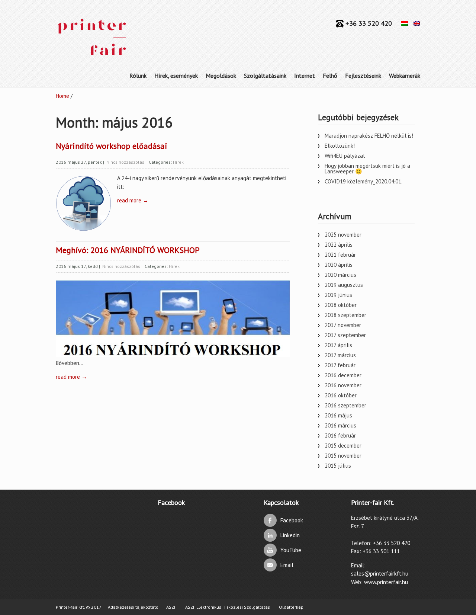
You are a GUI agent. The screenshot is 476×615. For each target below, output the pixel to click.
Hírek (178, 162)
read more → (132, 200)
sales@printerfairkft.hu (379, 573)
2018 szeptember (345, 314)
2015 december (343, 445)
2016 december (343, 375)
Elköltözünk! (340, 145)
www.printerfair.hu (386, 582)
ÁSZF (171, 607)
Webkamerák (404, 75)
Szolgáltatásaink (265, 75)
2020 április (339, 264)
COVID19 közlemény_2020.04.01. (363, 181)
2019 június (338, 294)
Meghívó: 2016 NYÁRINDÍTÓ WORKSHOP (128, 250)
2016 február (340, 435)
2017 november (343, 325)
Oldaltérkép (291, 607)
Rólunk (138, 75)
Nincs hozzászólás (125, 162)
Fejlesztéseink (363, 75)
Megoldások (221, 75)
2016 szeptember (345, 405)
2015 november (343, 455)
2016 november (343, 385)
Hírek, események (176, 75)
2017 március (340, 355)
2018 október (341, 304)
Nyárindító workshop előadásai (111, 146)
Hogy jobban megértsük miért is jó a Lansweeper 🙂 (367, 168)
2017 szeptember (345, 335)
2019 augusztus (344, 284)
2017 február (340, 365)
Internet (304, 75)
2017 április (338, 345)
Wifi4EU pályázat (345, 155)
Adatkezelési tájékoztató (133, 607)
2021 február (340, 254)
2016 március (340, 425)
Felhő (330, 75)
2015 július (338, 465)
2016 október (341, 395)
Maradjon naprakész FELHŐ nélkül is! (369, 135)
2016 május (338, 415)
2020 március (340, 274)
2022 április (339, 244)
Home (62, 95)
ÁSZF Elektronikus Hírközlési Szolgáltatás (227, 607)
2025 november (343, 234)
